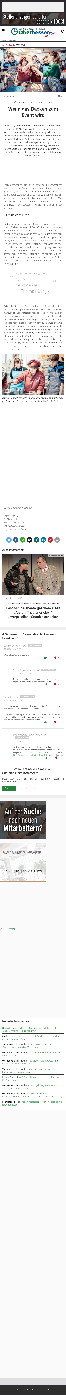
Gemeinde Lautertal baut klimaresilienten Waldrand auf (27, 1070)
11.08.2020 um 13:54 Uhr (15, 700)
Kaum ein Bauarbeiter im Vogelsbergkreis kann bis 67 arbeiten (26, 1046)
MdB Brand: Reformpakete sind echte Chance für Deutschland (30, 1062)
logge (11, 778)
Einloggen (9, 788)
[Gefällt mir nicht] (55, 657)
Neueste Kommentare (15, 1021)
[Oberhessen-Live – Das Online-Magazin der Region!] (33, 33)
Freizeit (7, 598)
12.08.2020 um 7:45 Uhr (14, 649)
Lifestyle (21, 96)
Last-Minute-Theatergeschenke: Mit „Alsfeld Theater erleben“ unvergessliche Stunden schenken (33, 611)
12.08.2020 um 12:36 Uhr (24, 673)
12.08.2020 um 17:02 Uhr (24, 741)
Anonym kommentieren (31, 788)
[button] (9, 540)
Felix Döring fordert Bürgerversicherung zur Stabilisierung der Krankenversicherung (32, 1095)
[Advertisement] (33, 455)
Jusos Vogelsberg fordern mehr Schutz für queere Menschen (29, 1087)
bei (11, 1027)
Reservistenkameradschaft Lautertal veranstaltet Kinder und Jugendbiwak (29, 1029)
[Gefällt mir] (45, 657)
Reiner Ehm (8, 1077)
